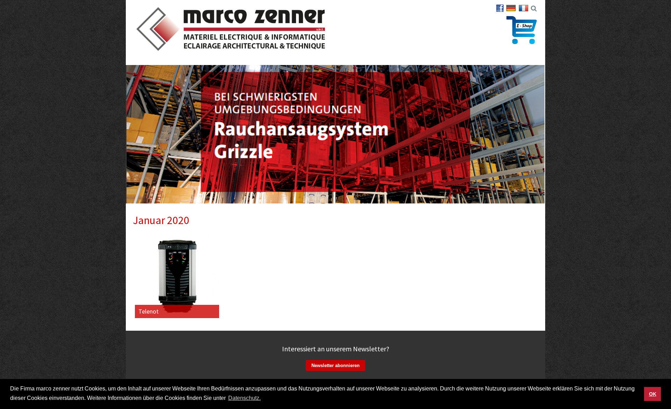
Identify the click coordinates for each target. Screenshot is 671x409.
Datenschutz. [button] (244, 398)
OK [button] (652, 394)
